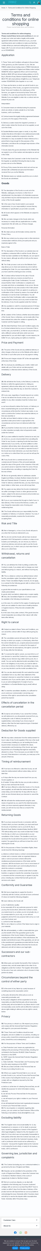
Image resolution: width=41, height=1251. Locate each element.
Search (30, 2)
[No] (39, 1245)
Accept (15, 1248)
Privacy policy (24, 1248)
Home (3, 8)
